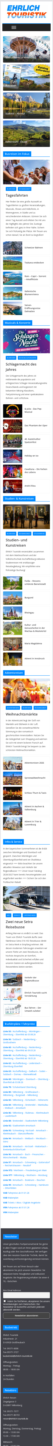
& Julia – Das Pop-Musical (33, 410)
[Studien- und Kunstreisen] (26, 516)
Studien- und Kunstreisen (16, 542)
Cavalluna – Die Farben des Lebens (36, 471)
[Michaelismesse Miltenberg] (26, 49)
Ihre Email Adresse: (12, 1290)
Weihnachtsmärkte (22, 714)
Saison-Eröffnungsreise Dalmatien (32, 308)
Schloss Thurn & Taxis (35, 792)
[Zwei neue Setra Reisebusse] (26, 898)
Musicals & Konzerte (27, 358)
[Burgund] (12, 598)
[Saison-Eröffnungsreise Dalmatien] (12, 309)
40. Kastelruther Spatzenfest (32, 441)
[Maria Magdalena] (12, 644)
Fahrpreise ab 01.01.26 (16, 1192)
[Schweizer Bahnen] (12, 248)
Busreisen (10, 85)
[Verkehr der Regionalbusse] (12, 979)
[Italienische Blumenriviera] (12, 293)
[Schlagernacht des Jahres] (26, 341)
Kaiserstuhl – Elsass (16, 141)
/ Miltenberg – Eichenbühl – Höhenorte (25, 1100)
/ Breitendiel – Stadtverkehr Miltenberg (25, 1120)
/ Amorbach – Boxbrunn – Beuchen (24, 1180)
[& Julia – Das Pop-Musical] (12, 411)
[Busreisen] (26, 77)
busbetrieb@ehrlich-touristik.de (17, 1356)
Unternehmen (29, 915)
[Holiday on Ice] (12, 456)
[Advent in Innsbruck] (12, 659)
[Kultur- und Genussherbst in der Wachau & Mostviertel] (12, 629)
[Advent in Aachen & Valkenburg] (12, 808)
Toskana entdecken (34, 262)
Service (17, 915)
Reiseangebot (24, 189)
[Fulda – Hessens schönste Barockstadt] (12, 583)
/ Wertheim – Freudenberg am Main (25, 1170)
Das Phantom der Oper (36, 425)
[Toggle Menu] (13, 27)
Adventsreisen (13, 708)
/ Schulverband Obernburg (19, 1087)
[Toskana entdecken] (12, 263)
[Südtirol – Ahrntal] (26, 105)
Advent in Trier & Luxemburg (33, 823)
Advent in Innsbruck (35, 658)
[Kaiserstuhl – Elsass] (26, 133)
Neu (8, 915)
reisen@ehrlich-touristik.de (15, 1418)
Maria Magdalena (33, 643)
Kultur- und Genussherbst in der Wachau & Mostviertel (35, 627)
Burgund (29, 597)
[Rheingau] (12, 613)
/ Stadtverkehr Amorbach (19, 1125)
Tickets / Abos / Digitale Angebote (21, 1202)
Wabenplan (10, 1197)
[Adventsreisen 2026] (12, 763)
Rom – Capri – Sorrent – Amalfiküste (35, 278)
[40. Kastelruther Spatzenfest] (12, 441)
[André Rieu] (12, 486)
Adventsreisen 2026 (34, 762)
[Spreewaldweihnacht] (12, 778)
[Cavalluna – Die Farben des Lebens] (12, 471)
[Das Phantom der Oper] (12, 426)
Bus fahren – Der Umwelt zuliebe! (33, 1009)
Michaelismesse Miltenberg (20, 57)
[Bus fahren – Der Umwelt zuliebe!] (12, 1010)
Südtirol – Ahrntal (15, 113)
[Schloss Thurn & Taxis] (12, 793)
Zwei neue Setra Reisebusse (19, 924)
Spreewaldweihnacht (35, 777)
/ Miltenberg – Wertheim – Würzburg (25, 1175)
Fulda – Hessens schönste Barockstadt (35, 582)
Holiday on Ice (31, 455)
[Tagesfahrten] (26, 172)
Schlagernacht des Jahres (21, 367)
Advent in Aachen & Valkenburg (34, 808)
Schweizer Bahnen (34, 247)
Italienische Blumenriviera (32, 293)
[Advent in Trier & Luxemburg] (12, 823)
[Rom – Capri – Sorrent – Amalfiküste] (12, 278)
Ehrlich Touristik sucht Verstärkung (36, 994)
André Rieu (30, 485)
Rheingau (29, 612)
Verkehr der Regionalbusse (32, 979)
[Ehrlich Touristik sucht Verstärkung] (12, 994)
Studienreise (39, 534)
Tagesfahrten (17, 195)
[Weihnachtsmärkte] (26, 691)
